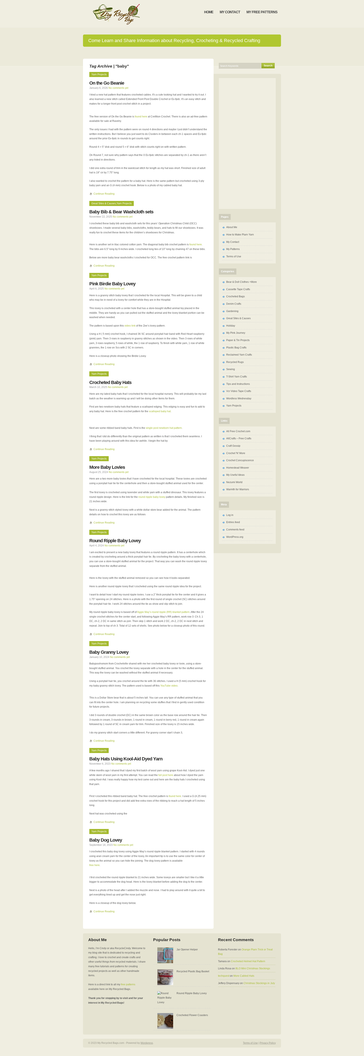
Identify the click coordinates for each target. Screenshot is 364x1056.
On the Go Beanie (106, 83)
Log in (229, 515)
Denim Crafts (233, 303)
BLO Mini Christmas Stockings (253, 968)
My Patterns (233, 249)
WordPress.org (234, 536)
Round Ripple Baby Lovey (115, 540)
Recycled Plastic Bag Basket (193, 971)
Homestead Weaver (237, 467)
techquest (223, 975)
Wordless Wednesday (238, 398)
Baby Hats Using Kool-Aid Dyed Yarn (125, 758)
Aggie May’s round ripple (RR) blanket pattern (163, 612)
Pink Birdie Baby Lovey (112, 283)
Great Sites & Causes (103, 203)
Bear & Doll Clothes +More (241, 281)
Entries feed (233, 522)
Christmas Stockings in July (259, 983)
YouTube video (169, 685)
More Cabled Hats (243, 975)
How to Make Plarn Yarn (240, 234)
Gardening (232, 311)
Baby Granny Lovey (108, 652)
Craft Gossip (233, 445)
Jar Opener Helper (187, 949)
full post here (165, 775)
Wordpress (147, 1042)
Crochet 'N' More (235, 453)
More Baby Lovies (107, 467)
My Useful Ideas (235, 474)
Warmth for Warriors (237, 489)
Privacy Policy (268, 1042)
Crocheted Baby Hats (110, 382)
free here (94, 865)
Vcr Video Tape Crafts (238, 391)
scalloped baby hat (160, 411)
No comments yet (118, 87)
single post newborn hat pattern (164, 427)
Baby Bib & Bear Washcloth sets (121, 211)
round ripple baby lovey (151, 496)
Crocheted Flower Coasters (192, 1015)
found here (141, 116)
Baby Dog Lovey (105, 840)
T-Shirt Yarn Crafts (236, 376)
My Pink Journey (235, 332)
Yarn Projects (99, 74)
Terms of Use (233, 256)
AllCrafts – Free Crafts (238, 438)
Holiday (230, 325)
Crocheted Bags (235, 296)
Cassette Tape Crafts (238, 289)
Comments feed (235, 529)
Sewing (230, 369)
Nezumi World (234, 482)
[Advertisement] (182, 52)
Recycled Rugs (235, 362)
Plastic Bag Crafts (236, 347)
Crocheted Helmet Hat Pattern (248, 961)
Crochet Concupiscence (240, 460)
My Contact (232, 241)
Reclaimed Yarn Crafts (239, 354)
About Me (231, 227)
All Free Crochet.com (238, 431)
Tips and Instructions (238, 384)
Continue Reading (104, 193)
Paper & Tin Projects (238, 340)
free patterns (128, 984)
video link (129, 325)
